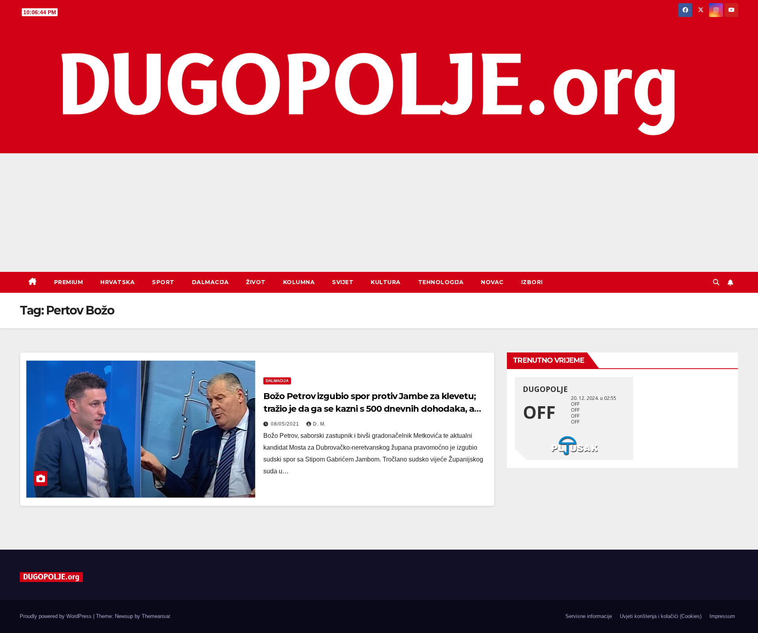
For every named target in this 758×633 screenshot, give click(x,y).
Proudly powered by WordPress (56, 616)
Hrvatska (117, 282)
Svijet (342, 282)
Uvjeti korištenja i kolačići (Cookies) (661, 616)
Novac (492, 282)
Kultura (386, 282)
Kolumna (299, 282)
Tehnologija (441, 282)
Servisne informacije (588, 616)
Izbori (532, 282)
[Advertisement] (379, 212)
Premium (68, 282)
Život (256, 282)
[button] (716, 282)
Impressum (722, 616)
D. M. (319, 424)
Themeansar (156, 616)
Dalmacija (210, 282)
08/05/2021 (286, 424)
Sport (163, 282)
